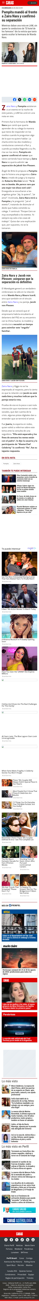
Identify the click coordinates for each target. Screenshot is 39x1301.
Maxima (29, 1265)
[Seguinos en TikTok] (22, 1239)
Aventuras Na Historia (13, 1262)
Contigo (29, 1258)
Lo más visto (10, 1081)
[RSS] (27, 1239)
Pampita (6, 464)
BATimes (24, 1252)
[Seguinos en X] (16, 1239)
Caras (21, 1258)
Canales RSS (12, 1271)
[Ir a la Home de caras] (10, 4)
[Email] (34, 99)
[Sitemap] (33, 1239)
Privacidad (22, 1274)
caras (19, 980)
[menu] (3, 3)
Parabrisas (28, 1249)
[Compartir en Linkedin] (29, 99)
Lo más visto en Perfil (15, 1146)
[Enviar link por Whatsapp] (24, 99)
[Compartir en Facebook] (14, 99)
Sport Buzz (11, 1265)
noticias (19, 912)
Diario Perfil (9, 1245)
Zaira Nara (11, 106)
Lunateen (15, 1252)
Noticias (19, 1245)
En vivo (33, 3)
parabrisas (19, 1015)
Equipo (31, 1274)
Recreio (21, 1265)
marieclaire (19, 946)
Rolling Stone (29, 1262)
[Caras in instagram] (6, 1239)
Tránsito (30, 1278)
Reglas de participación (15, 1278)
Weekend (18, 1249)
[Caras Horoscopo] (19, 1222)
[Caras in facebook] (11, 1239)
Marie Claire (30, 1245)
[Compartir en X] (19, 99)
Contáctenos (10, 1274)
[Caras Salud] (19, 1212)
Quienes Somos (25, 1271)
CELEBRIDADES (6, 8)
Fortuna (9, 1249)
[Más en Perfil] (14, 905)
